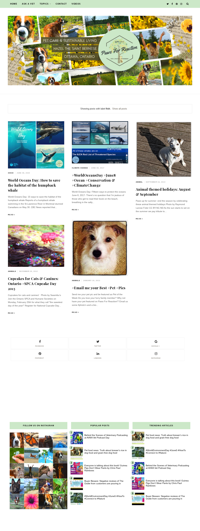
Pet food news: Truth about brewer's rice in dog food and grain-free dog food (105, 451)
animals (76, 280)
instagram (155, 358)
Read (11, 215)
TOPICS (44, 4)
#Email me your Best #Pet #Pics (98, 287)
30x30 (11, 173)
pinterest (39, 358)
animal (139, 182)
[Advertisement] (100, 383)
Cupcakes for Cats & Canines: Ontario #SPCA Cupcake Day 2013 (33, 283)
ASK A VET (28, 4)
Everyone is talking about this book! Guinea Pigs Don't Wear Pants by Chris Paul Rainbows (105, 468)
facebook (39, 346)
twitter (97, 346)
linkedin (97, 358)
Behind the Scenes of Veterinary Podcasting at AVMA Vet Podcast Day (106, 436)
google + (155, 346)
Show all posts (119, 108)
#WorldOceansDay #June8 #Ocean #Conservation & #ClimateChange (94, 180)
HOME (13, 4)
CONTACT (61, 4)
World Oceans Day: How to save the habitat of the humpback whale (34, 185)
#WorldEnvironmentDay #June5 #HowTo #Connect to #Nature (104, 497)
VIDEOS (76, 4)
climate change (80, 168)
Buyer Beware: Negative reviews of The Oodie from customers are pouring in (103, 482)
